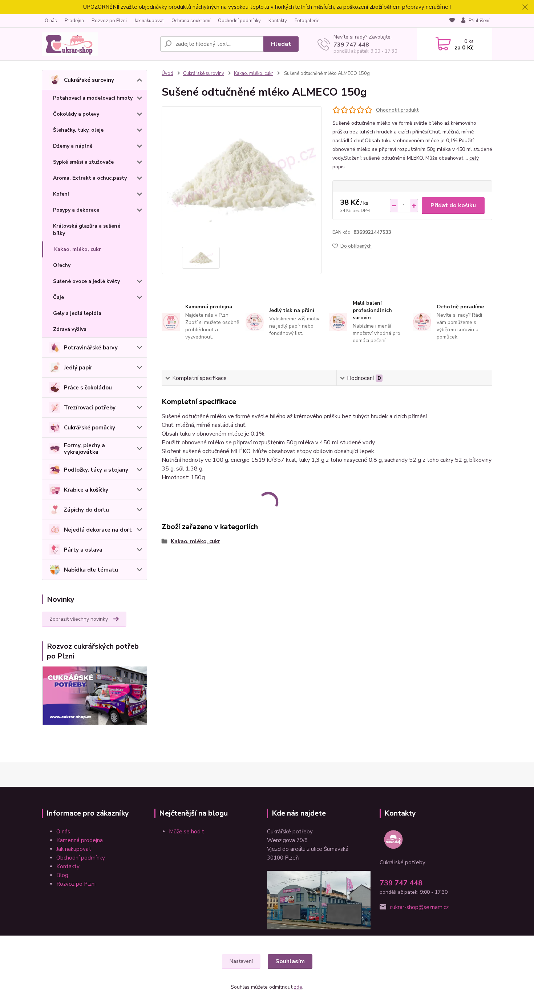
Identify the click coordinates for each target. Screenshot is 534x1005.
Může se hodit (186, 831)
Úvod (167, 73)
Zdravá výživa (69, 329)
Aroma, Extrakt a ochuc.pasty (90, 178)
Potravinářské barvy (91, 347)
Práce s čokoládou (88, 387)
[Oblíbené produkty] (452, 21)
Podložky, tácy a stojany (96, 469)
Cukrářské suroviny (89, 80)
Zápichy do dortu (86, 509)
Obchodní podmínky (239, 20)
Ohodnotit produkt (397, 110)
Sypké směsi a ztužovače (83, 162)
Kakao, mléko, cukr (77, 249)
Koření (61, 194)
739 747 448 (351, 45)
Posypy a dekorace (76, 210)
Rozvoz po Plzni (109, 20)
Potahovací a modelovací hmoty (93, 98)
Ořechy (61, 265)
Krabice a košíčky (86, 489)
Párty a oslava (83, 549)
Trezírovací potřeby (90, 407)
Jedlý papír (78, 367)
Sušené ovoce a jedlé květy (86, 281)
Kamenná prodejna (79, 840)
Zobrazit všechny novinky (78, 619)
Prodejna (74, 20)
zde (298, 987)
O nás (51, 20)
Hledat (281, 44)
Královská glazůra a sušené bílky (86, 230)
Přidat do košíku (453, 205)
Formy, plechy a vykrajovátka (84, 449)
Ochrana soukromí (190, 20)
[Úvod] (98, 44)
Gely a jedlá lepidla (77, 313)
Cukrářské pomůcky (89, 427)
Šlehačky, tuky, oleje (78, 130)
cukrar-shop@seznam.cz (419, 907)
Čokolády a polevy (76, 114)
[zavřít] (525, 7)
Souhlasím (290, 961)
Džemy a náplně (73, 146)
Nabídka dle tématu (91, 569)
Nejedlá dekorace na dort (98, 529)
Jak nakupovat (149, 20)
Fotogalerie (307, 20)
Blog (62, 875)
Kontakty (277, 20)
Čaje (58, 297)
